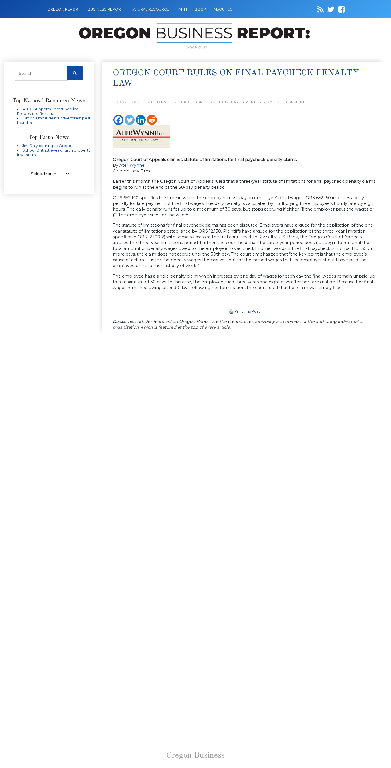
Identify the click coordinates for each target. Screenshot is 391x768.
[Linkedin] (141, 120)
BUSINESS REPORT (105, 9)
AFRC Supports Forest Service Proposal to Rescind (48, 111)
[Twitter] (130, 120)
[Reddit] (152, 120)
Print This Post (247, 311)
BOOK (200, 9)
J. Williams (154, 102)
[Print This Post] (231, 311)
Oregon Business (195, 756)
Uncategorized (196, 102)
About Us (223, 9)
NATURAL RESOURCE (149, 9)
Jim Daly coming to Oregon (48, 145)
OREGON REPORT (63, 9)
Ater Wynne (132, 165)
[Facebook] (118, 120)
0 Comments (295, 102)
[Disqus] (244, 413)
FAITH (181, 9)
